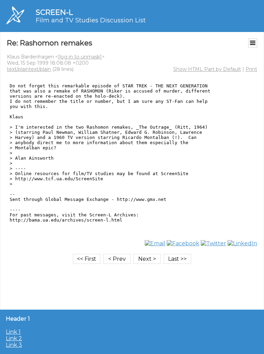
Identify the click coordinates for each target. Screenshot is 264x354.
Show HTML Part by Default (207, 69)
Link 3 (14, 345)
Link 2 (14, 338)
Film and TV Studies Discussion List (91, 20)
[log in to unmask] (80, 57)
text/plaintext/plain (29, 69)
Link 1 (13, 332)
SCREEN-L (54, 12)
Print (251, 69)
